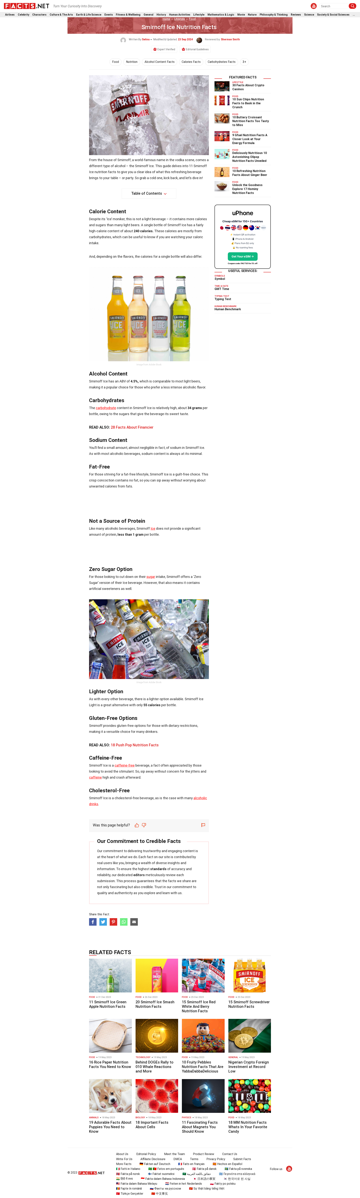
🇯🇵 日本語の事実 (204, 1179)
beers (195, 381)
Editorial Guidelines (197, 49)
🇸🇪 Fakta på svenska (238, 1169)
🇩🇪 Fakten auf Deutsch (155, 1164)
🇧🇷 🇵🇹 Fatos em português (166, 1169)
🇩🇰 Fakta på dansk (204, 1169)
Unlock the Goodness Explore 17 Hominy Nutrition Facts (247, 189)
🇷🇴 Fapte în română (129, 1188)
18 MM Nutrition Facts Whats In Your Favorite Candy (247, 1127)
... (354, 15)
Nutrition (131, 62)
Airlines (10, 15)
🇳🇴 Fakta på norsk (128, 1174)
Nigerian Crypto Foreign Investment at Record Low (248, 1066)
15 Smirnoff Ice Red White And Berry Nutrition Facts (199, 1006)
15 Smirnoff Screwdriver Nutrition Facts (249, 1004)
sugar (150, 577)
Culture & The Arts (61, 15)
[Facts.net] (26, 5)
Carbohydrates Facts (222, 62)
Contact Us (229, 1154)
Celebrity (23, 15)
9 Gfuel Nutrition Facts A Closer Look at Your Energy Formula (249, 139)
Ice (153, 528)
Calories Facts (191, 62)
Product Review (203, 1154)
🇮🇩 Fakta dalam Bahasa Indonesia (163, 1179)
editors (139, 875)
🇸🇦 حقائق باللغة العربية (196, 1174)
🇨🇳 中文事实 (159, 1193)
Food (192, 18)
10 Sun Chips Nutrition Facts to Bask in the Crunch (248, 103)
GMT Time (221, 289)
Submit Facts (242, 1159)
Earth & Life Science (88, 15)
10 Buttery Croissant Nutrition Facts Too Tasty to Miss (250, 121)
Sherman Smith (230, 39)
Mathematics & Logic (221, 15)
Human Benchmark (227, 309)
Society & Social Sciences (333, 15)
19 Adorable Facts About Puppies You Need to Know (110, 1127)
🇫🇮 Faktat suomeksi (161, 1174)
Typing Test (222, 299)
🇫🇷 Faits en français (191, 1164)
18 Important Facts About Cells (152, 1124)
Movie (241, 15)
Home (166, 18)
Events (108, 15)
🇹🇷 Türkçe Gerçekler (129, 1193)
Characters (39, 15)
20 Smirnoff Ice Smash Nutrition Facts (155, 1004)
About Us (122, 1154)
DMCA (177, 1159)
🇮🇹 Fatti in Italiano (128, 1169)
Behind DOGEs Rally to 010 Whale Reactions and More (154, 1066)
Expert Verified (166, 49)
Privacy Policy (215, 1159)
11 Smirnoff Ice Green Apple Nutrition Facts (107, 1004)
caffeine (95, 777)
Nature (252, 15)
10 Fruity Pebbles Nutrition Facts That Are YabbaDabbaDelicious (202, 1066)
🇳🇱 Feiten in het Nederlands (183, 1183)
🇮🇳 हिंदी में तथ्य (124, 1179)
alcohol (120, 166)
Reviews (296, 15)
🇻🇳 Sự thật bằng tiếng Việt (206, 1188)
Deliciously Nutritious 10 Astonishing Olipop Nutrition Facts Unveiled (249, 157)
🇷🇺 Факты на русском (165, 1188)
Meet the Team (174, 1154)
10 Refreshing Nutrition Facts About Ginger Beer (249, 173)
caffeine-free (125, 765)
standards (158, 869)
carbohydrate (106, 408)
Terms (194, 1159)
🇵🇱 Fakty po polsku (223, 1183)
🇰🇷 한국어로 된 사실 (237, 1179)
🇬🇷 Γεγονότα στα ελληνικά (237, 1174)
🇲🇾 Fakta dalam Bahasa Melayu (136, 1183)
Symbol (219, 279)
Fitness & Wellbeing (128, 15)
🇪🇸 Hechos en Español (227, 1164)
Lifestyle (198, 15)
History (161, 15)
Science (309, 15)
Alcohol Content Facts (160, 62)
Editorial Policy (146, 1154)
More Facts (123, 1164)
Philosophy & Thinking (274, 15)
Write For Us (124, 1159)
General (148, 15)
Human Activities (179, 15)
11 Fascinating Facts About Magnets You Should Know (200, 1127)
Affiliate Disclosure (152, 1159)
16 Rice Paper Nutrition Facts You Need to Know (110, 1064)
